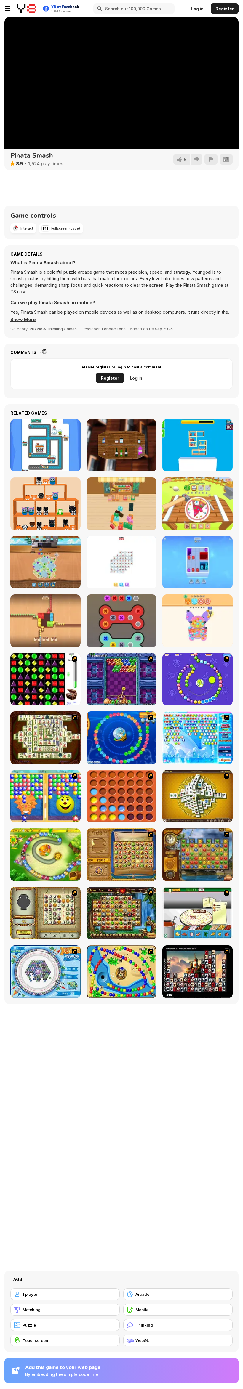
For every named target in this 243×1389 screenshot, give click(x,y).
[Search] (98, 8)
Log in (197, 8)
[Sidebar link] (8, 9)
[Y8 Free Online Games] (26, 8)
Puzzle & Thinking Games (53, 328)
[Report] (211, 159)
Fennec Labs (114, 328)
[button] (23, 319)
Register (224, 8)
